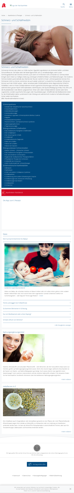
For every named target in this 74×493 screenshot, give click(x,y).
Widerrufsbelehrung (56, 475)
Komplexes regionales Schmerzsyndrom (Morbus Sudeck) (22, 115)
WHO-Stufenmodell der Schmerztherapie (17, 163)
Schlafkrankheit (9, 174)
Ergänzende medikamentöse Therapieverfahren (19, 157)
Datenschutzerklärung (43, 491)
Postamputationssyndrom (13, 120)
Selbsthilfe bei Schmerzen (13, 161)
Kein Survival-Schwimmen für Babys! (15, 239)
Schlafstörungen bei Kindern (13, 181)
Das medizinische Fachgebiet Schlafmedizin (18, 131)
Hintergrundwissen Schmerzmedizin (15, 148)
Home (3, 15)
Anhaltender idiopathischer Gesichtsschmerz (18, 107)
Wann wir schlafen (10, 141)
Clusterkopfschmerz (11, 109)
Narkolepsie (8, 170)
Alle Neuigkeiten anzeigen (63, 325)
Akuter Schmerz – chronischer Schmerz (17, 150)
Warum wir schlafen (11, 143)
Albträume (8, 168)
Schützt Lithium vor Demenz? (13, 320)
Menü (71, 7)
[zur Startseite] (18, 5)
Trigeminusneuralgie (11, 126)
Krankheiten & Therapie (15, 15)
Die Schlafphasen (10, 133)
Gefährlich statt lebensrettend (14, 288)
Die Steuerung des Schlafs (13, 135)
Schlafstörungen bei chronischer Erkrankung (18, 179)
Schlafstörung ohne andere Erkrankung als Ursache (20, 176)
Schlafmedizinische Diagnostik (14, 139)
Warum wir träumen (11, 146)
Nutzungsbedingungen (40, 475)
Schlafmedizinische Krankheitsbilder (15, 165)
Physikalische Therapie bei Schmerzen (16, 159)
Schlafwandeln (9, 183)
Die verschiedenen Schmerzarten (15, 155)
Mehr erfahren (66, 379)
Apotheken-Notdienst (14, 192)
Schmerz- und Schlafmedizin (33, 15)
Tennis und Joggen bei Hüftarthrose (15, 303)
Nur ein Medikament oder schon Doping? (17, 314)
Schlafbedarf (9, 137)
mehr (41, 296)
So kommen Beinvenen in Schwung (15, 308)
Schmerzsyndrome (9, 104)
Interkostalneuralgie (11, 113)
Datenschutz (27, 475)
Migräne (7, 117)
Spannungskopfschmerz (12, 124)
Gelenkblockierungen (11, 111)
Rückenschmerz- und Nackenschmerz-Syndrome (20, 122)
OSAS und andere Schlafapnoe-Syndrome (17, 172)
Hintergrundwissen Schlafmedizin (14, 128)
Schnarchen (8, 185)
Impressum (16, 475)
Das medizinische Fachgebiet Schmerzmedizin (19, 152)
